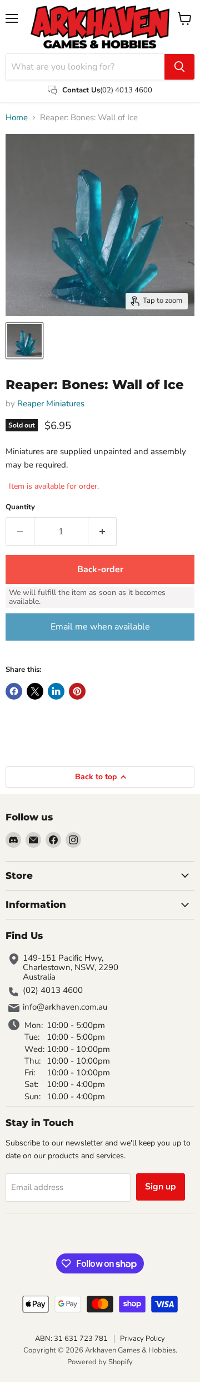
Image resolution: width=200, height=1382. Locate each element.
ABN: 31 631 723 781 (71, 1339)
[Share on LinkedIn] (56, 691)
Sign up (160, 1187)
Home (17, 117)
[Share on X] (35, 691)
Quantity (20, 507)
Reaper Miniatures (50, 403)
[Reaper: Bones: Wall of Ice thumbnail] (24, 340)
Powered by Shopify (100, 1362)
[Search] (179, 67)
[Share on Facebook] (14, 691)
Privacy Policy (142, 1339)
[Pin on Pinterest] (77, 691)
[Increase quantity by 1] (102, 531)
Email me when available (100, 627)
